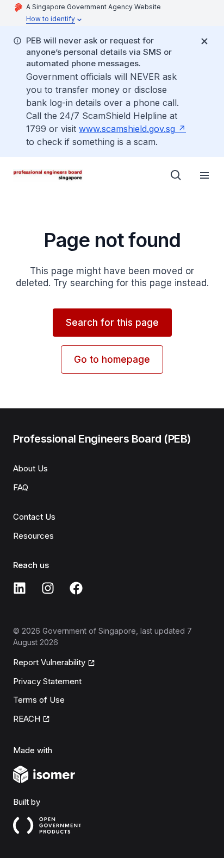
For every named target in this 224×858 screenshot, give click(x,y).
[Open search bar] (176, 175)
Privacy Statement (47, 681)
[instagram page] (47, 588)
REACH (26, 719)
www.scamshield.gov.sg (127, 128)
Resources (33, 536)
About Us (30, 468)
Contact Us (34, 517)
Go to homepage (112, 359)
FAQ (20, 487)
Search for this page (112, 322)
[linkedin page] (19, 588)
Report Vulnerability (49, 662)
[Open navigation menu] (204, 175)
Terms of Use (39, 700)
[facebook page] (76, 588)
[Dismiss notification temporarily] (204, 41)
